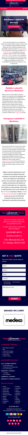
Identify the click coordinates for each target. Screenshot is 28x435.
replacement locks (6, 161)
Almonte (17, 403)
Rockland (17, 386)
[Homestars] (14, 420)
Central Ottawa (6, 388)
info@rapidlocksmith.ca (14, 236)
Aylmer (17, 398)
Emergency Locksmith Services (10, 379)
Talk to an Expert (14, 26)
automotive (5, 55)
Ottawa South (6, 393)
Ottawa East (6, 390)
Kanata (4, 398)
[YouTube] (20, 420)
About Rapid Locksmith (8, 348)
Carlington (17, 393)
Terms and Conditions (8, 352)
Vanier (16, 390)
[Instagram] (9, 424)
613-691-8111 (15, 6)
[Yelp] (15, 424)
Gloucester (18, 388)
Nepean (4, 396)
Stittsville (5, 399)
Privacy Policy (6, 354)
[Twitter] (11, 420)
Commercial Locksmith (8, 376)
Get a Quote (4, 8)
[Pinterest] (12, 424)
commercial (11, 55)
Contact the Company (8, 351)
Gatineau (17, 399)
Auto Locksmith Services (8, 363)
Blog (4, 349)
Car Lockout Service (7, 368)
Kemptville (17, 401)
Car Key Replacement (8, 365)
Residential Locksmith (8, 371)
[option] (14, 319)
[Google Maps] (18, 424)
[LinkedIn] (17, 420)
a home (5, 192)
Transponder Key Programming (10, 367)
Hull (16, 396)
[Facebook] (8, 420)
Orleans (4, 403)
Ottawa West (6, 391)
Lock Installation (7, 374)
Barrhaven (17, 394)
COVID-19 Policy (7, 356)
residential (18, 55)
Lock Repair (5, 372)
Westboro (17, 391)
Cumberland (6, 401)
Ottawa (4, 386)
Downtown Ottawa (7, 394)
